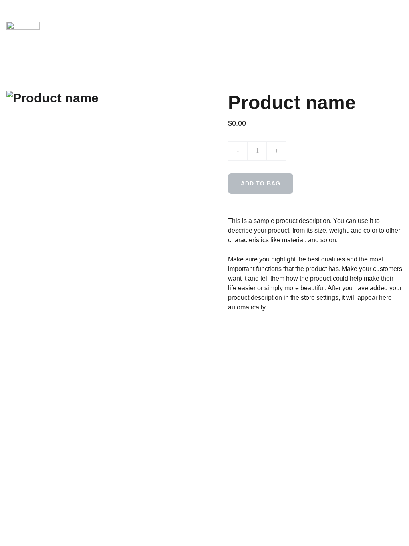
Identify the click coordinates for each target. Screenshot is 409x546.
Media (191, 17)
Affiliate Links (241, 17)
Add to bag (260, 183)
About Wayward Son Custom (120, 17)
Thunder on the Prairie (302, 33)
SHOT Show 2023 (308, 17)
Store (227, 33)
